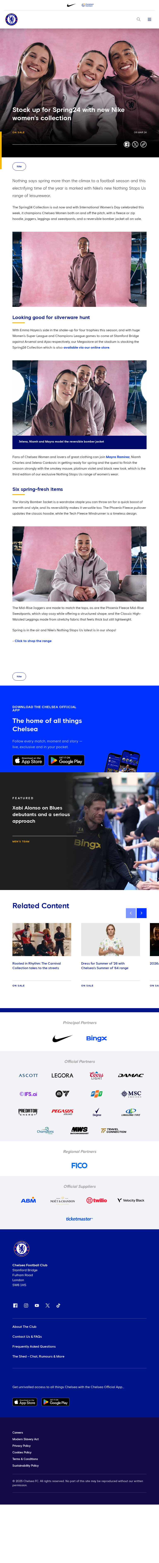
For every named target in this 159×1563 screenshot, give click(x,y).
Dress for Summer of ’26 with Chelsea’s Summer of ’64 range (104, 966)
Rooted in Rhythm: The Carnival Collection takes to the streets (36, 966)
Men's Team (20, 841)
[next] (142, 913)
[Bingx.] (88, 5)
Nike (19, 166)
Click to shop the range (33, 641)
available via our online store (86, 347)
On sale (18, 132)
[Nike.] (71, 5)
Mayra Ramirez (118, 457)
